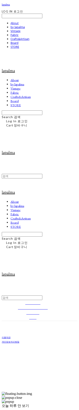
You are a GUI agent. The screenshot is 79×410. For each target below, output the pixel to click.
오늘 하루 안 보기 (15, 406)
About (15, 23)
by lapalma (18, 27)
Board (14, 43)
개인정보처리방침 (10, 341)
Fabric (14, 35)
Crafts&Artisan (20, 39)
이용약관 (6, 337)
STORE (15, 47)
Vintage (15, 31)
